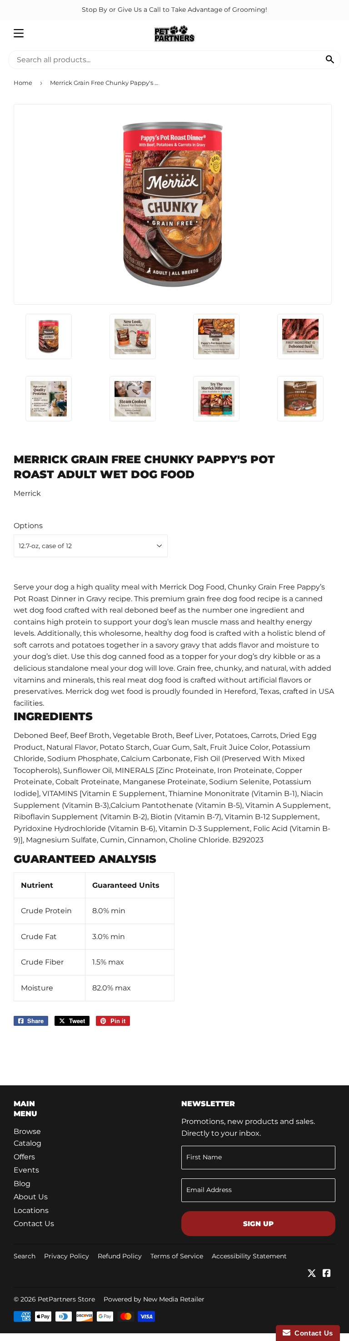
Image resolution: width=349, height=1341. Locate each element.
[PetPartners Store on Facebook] (327, 1274)
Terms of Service (176, 1256)
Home (23, 82)
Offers (24, 1157)
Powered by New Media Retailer (154, 1299)
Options (28, 525)
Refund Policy (120, 1256)
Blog (22, 1183)
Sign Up (258, 1223)
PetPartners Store (66, 1299)
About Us (31, 1197)
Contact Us (34, 1223)
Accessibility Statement (249, 1256)
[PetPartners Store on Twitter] (311, 1274)
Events (26, 1170)
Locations (31, 1210)
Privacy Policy (66, 1256)
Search (24, 1256)
